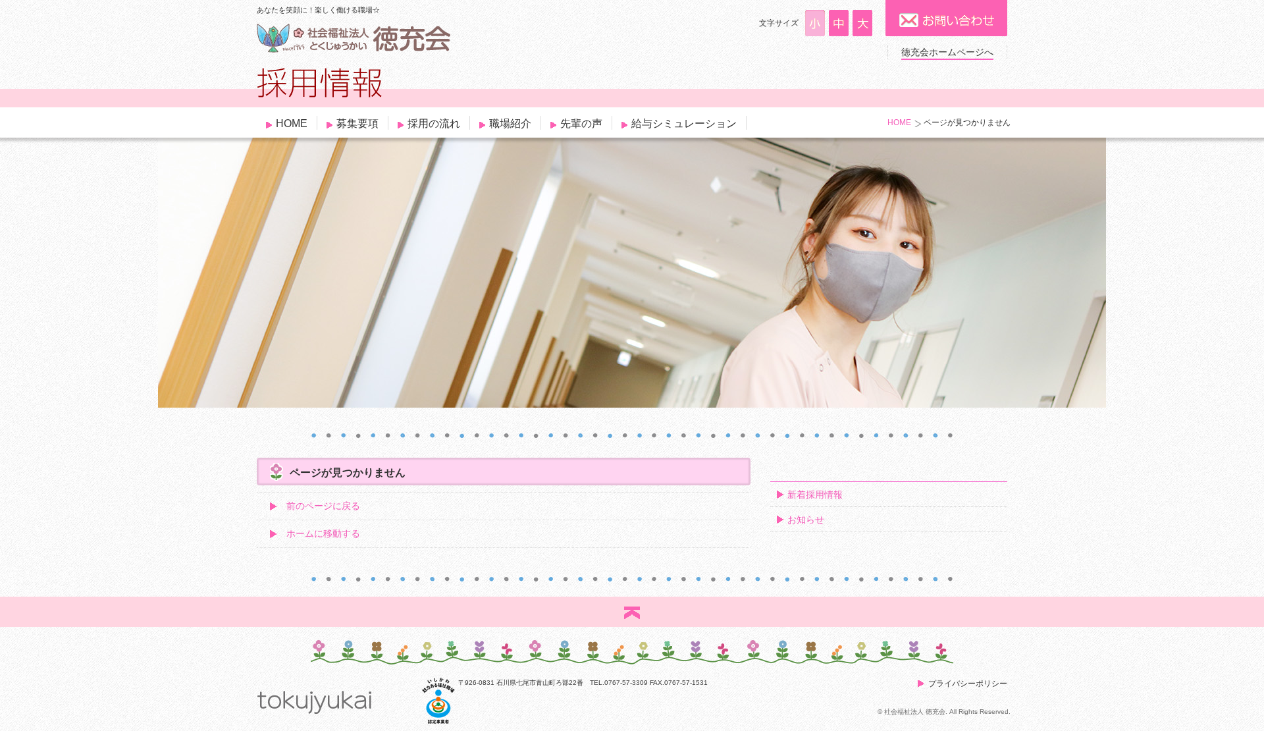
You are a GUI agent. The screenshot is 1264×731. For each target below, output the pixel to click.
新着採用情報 (815, 494)
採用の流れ (434, 123)
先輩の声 (581, 123)
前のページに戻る (323, 506)
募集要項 (357, 123)
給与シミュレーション (684, 123)
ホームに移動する (323, 533)
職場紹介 (510, 123)
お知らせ (805, 519)
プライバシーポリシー (967, 683)
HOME (291, 123)
